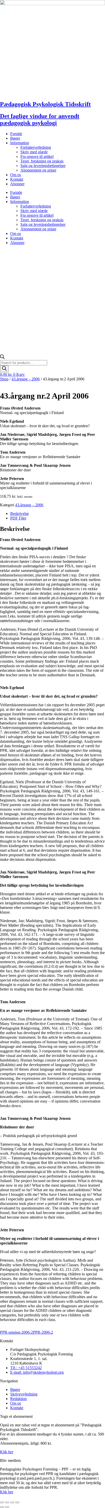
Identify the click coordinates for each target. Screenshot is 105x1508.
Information (19, 143)
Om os (15, 175)
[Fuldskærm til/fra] (7, 1502)
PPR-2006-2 (43, 1332)
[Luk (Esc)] (17, 1502)
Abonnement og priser (38, 170)
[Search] (4, 368)
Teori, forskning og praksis (41, 161)
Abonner (17, 184)
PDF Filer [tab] (18, 518)
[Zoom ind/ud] (2, 1502)
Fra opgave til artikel (37, 156)
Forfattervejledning (35, 147)
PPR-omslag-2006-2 (16, 1332)
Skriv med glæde (34, 152)
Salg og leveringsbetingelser (42, 165)
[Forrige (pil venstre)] (2, 1507)
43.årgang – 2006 (25, 379)
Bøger (15, 138)
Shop (4, 379)
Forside (16, 134)
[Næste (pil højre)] (7, 1507)
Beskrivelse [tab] (19, 513)
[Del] (12, 1502)
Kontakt (16, 179)
